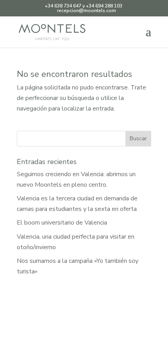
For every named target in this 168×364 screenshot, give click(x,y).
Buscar (138, 138)
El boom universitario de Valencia (62, 222)
